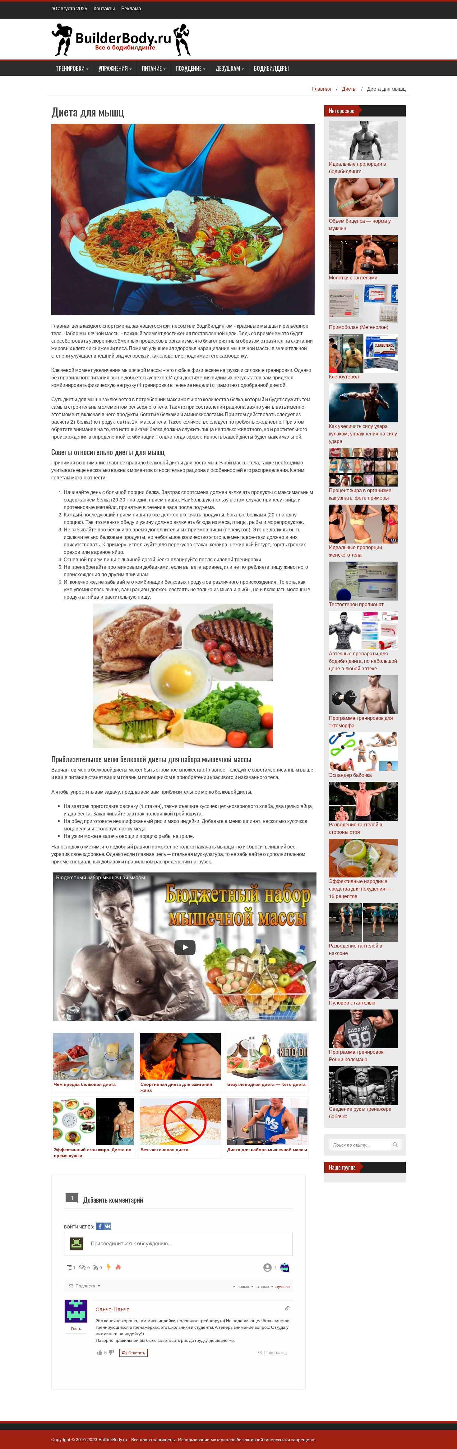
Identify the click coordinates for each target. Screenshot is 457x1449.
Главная (321, 88)
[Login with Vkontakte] (107, 1226)
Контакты (104, 8)
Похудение (188, 68)
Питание (152, 68)
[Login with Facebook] (100, 1226)
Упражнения (113, 68)
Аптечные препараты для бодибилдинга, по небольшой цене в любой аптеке (363, 661)
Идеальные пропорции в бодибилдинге (357, 167)
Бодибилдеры (271, 68)
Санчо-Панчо (112, 1309)
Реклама (131, 8)
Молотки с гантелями (353, 277)
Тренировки (70, 68)
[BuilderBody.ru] (121, 39)
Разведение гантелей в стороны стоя (355, 828)
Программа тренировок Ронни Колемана (356, 1055)
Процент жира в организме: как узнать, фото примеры (361, 494)
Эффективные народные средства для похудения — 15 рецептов (360, 888)
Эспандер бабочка (350, 774)
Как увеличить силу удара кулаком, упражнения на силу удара (363, 433)
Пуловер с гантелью (352, 1002)
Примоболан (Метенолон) (358, 326)
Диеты (349, 88)
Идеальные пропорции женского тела (355, 551)
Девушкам (227, 68)
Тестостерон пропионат (356, 604)
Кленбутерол (344, 376)
